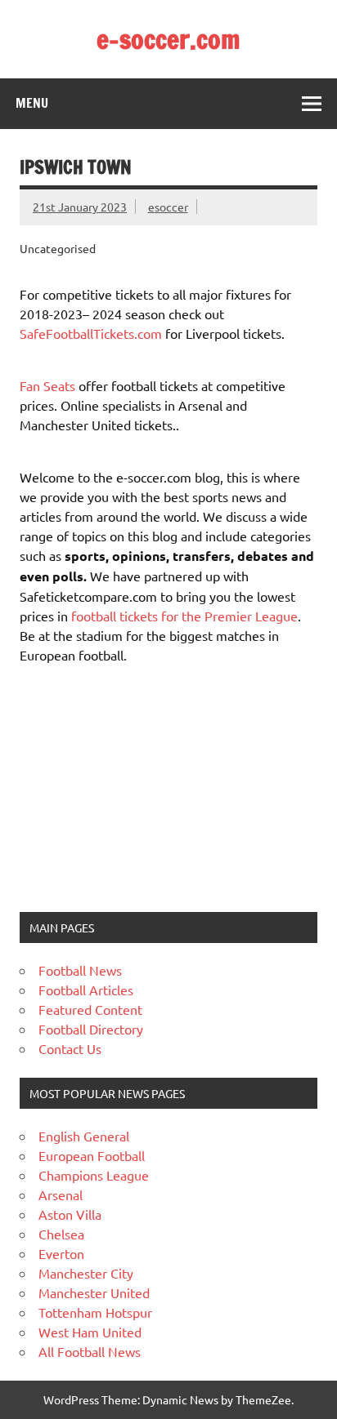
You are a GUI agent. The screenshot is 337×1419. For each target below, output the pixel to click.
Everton (61, 1253)
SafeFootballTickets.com (91, 333)
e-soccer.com (168, 39)
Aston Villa (69, 1214)
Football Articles (85, 989)
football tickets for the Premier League (184, 615)
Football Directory (90, 1029)
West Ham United (90, 1331)
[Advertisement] (122, 786)
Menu (32, 103)
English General (83, 1136)
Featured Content (90, 1009)
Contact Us (69, 1048)
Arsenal (60, 1194)
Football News (80, 970)
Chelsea (61, 1234)
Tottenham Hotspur (95, 1312)
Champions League (93, 1175)
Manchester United (94, 1292)
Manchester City (85, 1273)
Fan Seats (47, 385)
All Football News (89, 1351)
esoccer (168, 206)
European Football (91, 1155)
